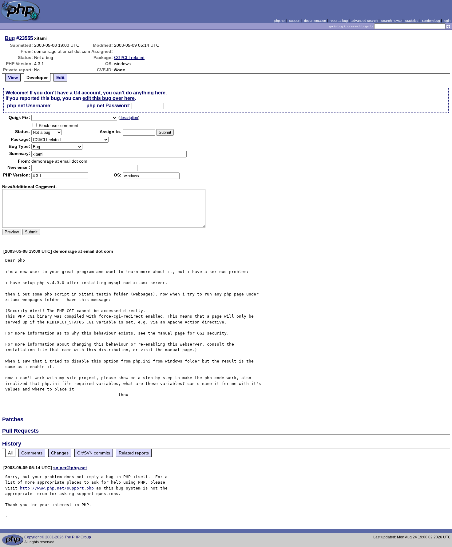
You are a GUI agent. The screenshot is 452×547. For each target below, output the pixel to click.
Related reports (134, 452)
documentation (315, 20)
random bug (431, 20)
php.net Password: (108, 105)
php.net (279, 20)
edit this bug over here (108, 98)
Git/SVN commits (93, 452)
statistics (411, 20)
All (10, 452)
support (294, 20)
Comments (31, 452)
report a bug (339, 20)
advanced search (364, 20)
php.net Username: (29, 105)
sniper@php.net (70, 467)
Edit (60, 77)
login (447, 20)
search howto (391, 20)
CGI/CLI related (129, 57)
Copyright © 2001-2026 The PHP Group (57, 537)
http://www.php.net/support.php (57, 488)
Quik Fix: (19, 117)
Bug (10, 38)
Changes (60, 452)
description (129, 118)
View (13, 77)
